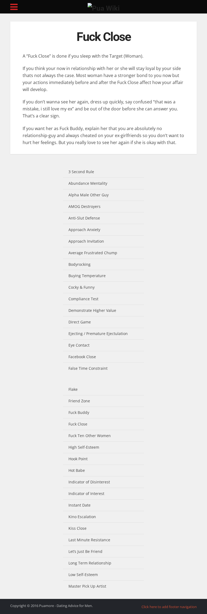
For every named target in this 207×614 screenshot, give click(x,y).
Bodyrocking (79, 264)
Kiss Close (77, 528)
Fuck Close (77, 424)
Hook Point (78, 458)
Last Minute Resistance (89, 539)
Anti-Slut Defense (84, 218)
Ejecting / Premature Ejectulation (98, 333)
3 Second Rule (81, 171)
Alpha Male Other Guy (88, 194)
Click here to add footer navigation (169, 606)
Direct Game (79, 322)
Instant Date (79, 505)
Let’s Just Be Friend (85, 551)
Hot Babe (76, 470)
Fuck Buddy (78, 412)
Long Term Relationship (89, 563)
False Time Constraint (88, 368)
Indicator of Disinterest (89, 481)
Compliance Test (83, 298)
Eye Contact (78, 345)
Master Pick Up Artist (87, 586)
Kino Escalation (82, 516)
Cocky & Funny (81, 287)
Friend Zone (79, 400)
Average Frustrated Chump (92, 252)
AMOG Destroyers (84, 206)
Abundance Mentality (87, 183)
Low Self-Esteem (83, 574)
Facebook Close (82, 356)
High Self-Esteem (83, 447)
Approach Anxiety (84, 229)
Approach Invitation (86, 241)
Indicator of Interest (86, 493)
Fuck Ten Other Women (89, 435)
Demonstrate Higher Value (92, 310)
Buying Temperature (87, 275)
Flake (73, 389)
